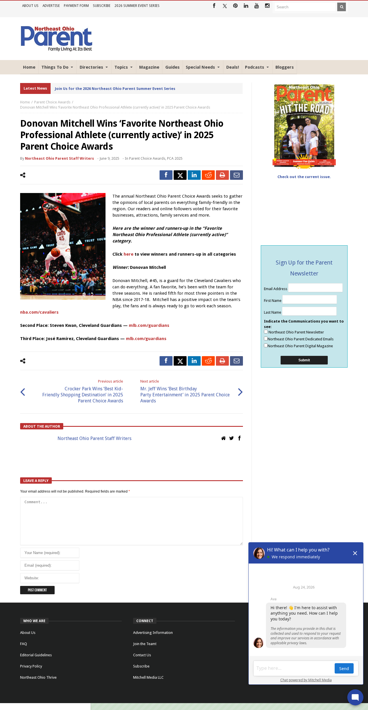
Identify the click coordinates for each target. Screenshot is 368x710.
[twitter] (180, 175)
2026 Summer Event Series (137, 6)
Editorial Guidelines (36, 655)
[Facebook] (214, 6)
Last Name (273, 312)
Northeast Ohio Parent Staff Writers (59, 158)
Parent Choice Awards (52, 102)
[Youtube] (256, 6)
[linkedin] (194, 175)
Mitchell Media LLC (148, 677)
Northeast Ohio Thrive (38, 677)
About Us (30, 6)
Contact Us (142, 655)
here (127, 254)
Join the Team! (144, 644)
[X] (224, 6)
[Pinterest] (235, 6)
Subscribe (101, 6)
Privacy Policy (31, 666)
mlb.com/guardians (149, 325)
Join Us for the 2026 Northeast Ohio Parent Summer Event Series (115, 88)
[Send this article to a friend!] (236, 175)
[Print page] (222, 175)
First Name (273, 300)
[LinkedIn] (246, 6)
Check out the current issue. (304, 177)
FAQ (23, 644)
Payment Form (76, 6)
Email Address (276, 289)
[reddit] (208, 175)
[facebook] (166, 175)
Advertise (51, 6)
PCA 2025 (175, 158)
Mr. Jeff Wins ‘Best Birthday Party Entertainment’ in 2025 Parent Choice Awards (185, 391)
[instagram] (267, 6)
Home (25, 102)
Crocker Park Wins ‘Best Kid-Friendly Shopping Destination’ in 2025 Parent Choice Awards (82, 391)
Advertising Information (153, 632)
